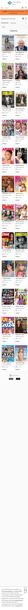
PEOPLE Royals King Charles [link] (20, 165)
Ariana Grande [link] (5, 165)
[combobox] (11, 8)
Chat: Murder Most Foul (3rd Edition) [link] (7, 250)
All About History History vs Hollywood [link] (7, 306)
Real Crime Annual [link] (6, 221)
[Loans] (22, 8)
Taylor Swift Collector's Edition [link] (7, 109)
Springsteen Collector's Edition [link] (20, 250)
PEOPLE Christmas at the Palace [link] (20, 334)
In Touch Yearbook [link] (6, 363)
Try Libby (4, 11)
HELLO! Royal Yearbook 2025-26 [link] (20, 109)
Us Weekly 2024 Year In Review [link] (7, 334)
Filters (3, 27)
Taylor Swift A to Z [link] (20, 278)
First (11, 378)
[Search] (2, 8)
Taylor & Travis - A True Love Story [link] (20, 193)
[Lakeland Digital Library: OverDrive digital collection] (14, 3)
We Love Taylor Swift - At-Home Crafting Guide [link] (20, 221)
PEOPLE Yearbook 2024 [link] (20, 306)
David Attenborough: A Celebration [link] (20, 52)
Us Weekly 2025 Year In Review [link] (7, 137)
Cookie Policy (18, 606)
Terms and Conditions (7, 591)
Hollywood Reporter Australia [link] (7, 52)
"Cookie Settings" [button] (18, 600)
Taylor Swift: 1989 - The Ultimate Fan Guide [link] (20, 363)
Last (18, 378)
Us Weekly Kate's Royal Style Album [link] (7, 278)
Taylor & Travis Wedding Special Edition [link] (20, 137)
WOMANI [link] (18, 80)
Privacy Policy (18, 591)
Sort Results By (4, 23)
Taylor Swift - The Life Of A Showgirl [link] (7, 193)
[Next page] (18, 375)
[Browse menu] (25, 8)
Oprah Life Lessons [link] (7, 80)
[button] (23, 19)
